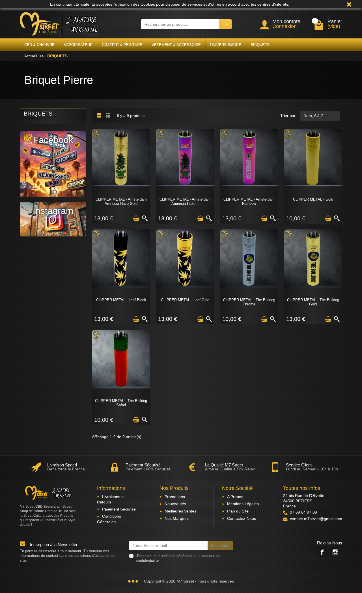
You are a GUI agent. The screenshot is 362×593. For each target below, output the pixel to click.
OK (225, 24)
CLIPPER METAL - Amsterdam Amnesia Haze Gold (121, 201)
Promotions (175, 496)
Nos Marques (177, 518)
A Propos (235, 496)
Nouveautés (175, 503)
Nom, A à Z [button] (313, 115)
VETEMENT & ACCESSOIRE (176, 45)
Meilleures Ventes (180, 511)
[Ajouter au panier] (136, 218)
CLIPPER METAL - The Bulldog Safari (121, 403)
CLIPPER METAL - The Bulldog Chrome (249, 302)
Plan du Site (238, 511)
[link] (322, 552)
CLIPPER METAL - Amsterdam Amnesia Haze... (185, 201)
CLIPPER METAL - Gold (313, 199)
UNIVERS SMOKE (225, 45)
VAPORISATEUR (78, 45)
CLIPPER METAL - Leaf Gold (185, 300)
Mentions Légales (243, 503)
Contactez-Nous (241, 518)
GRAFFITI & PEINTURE (122, 45)
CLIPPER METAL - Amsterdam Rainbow (249, 201)
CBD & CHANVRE (39, 45)
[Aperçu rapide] (145, 218)
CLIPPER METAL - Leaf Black (121, 300)
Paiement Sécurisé (119, 509)
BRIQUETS (260, 45)
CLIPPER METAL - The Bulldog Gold (313, 302)
